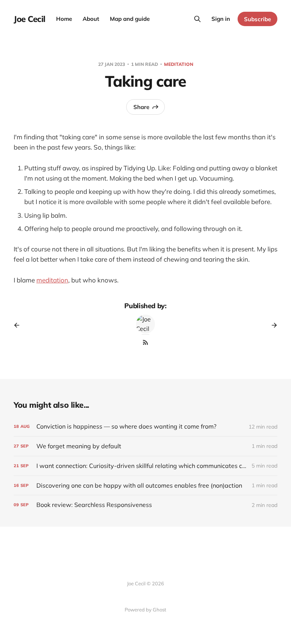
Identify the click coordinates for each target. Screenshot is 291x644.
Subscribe (257, 19)
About (91, 18)
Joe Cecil (29, 19)
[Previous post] (19, 325)
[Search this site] (197, 19)
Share (141, 107)
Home (64, 18)
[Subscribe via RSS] (145, 342)
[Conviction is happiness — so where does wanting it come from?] (145, 426)
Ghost (159, 610)
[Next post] (271, 325)
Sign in (220, 18)
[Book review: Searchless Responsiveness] (145, 505)
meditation (178, 64)
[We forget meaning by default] (145, 446)
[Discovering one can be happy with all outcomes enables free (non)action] (145, 485)
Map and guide (130, 18)
